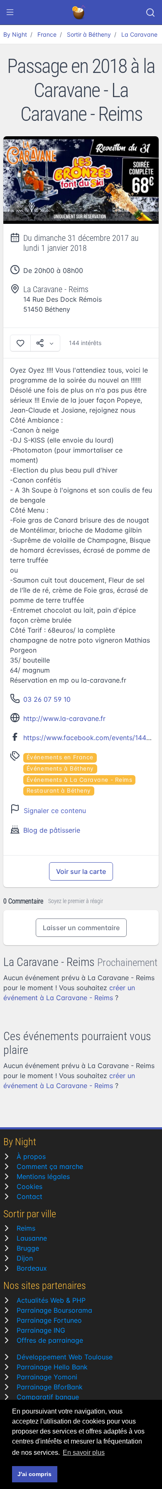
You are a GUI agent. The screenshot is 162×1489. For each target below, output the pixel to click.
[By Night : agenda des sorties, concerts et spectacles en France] (79, 12)
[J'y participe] (20, 343)
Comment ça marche (50, 1166)
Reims (26, 1228)
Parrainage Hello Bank (52, 1367)
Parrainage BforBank (50, 1387)
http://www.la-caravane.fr (64, 718)
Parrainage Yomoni (47, 1377)
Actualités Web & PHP (51, 1300)
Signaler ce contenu (55, 810)
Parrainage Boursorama (54, 1310)
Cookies (29, 1186)
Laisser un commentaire (81, 927)
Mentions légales (43, 1176)
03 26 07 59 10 (47, 699)
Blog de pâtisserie (51, 830)
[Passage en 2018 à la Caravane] (81, 180)
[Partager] (45, 343)
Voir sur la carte (81, 871)
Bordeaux (32, 1268)
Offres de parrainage (50, 1340)
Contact (29, 1196)
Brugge (28, 1248)
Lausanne (32, 1238)
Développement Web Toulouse (65, 1357)
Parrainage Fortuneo (49, 1320)
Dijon (25, 1258)
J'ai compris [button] (34, 1474)
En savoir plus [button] (84, 1452)
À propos (31, 1156)
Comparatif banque (48, 1397)
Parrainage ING (41, 1330)
